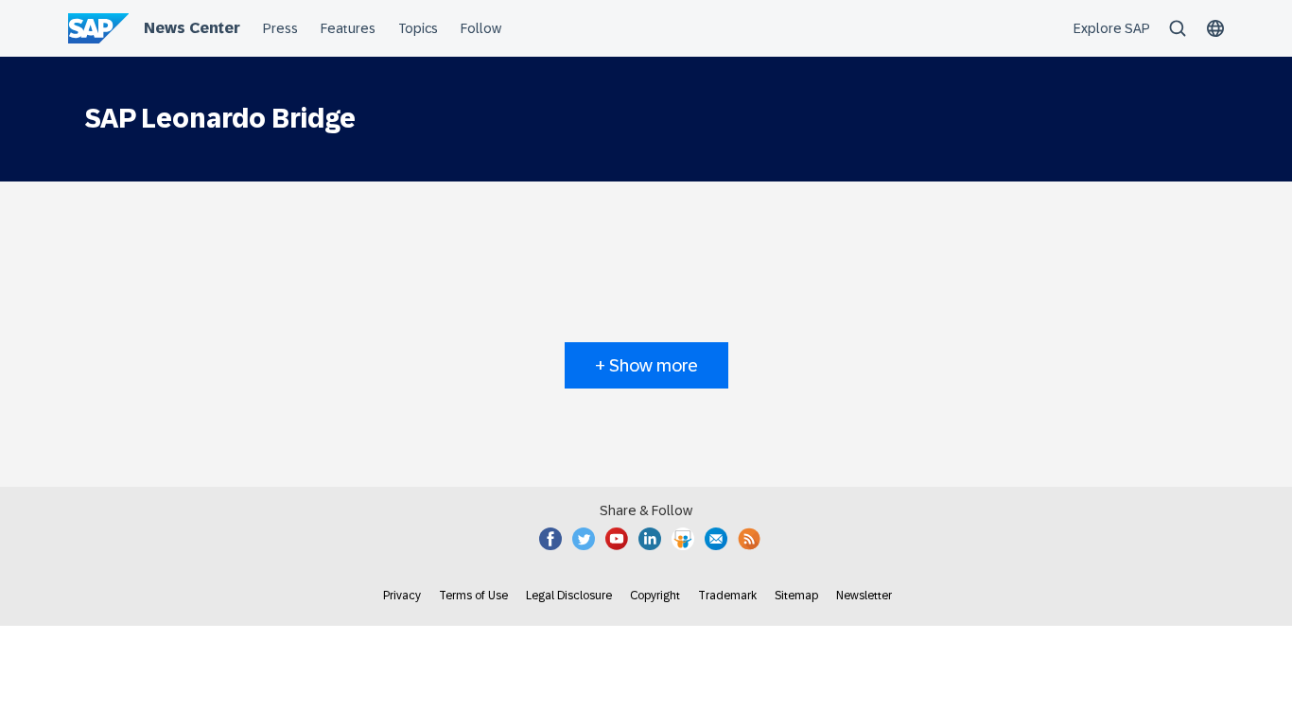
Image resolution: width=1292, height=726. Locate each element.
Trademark (727, 595)
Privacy (402, 595)
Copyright (655, 595)
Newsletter (864, 595)
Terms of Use (473, 595)
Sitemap (796, 595)
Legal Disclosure (569, 595)
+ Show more (646, 365)
